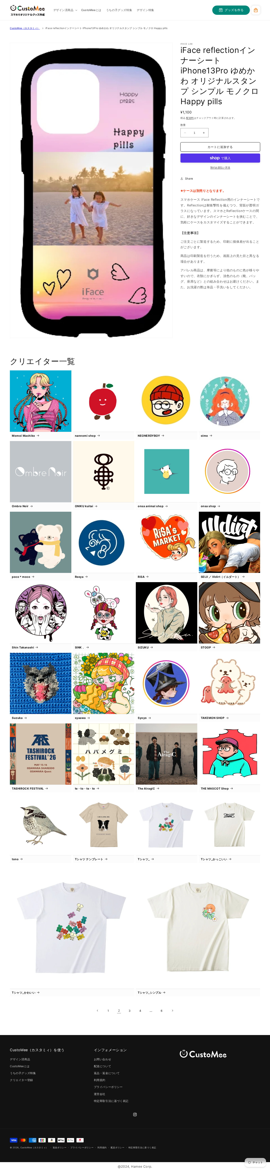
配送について (102, 1066)
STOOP (206, 647)
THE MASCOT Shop (215, 788)
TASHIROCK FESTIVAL (28, 788)
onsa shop (208, 506)
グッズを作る (234, 10)
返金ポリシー (60, 1147)
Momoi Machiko (23, 435)
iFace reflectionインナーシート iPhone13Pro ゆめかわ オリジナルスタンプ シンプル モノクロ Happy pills (106, 28)
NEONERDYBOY (149, 435)
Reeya (79, 576)
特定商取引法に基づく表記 (111, 1101)
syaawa (80, 717)
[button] (65, 10)
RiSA (141, 576)
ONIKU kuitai (84, 506)
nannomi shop (85, 435)
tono (15, 859)
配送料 (190, 117)
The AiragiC (146, 788)
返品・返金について (107, 1073)
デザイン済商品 (20, 1059)
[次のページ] (172, 1010)
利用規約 (99, 1080)
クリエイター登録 (21, 1080)
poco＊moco (21, 576)
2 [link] (119, 1011)
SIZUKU (143, 647)
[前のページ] (97, 1010)
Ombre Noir (20, 506)
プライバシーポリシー (108, 1087)
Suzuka (17, 717)
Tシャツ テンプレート (89, 859)
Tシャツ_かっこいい (214, 859)
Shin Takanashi (23, 647)
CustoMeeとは (20, 1066)
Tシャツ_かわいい (23, 992)
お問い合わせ (102, 1059)
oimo (204, 435)
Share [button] (189, 178)
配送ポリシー (118, 1147)
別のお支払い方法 (220, 167)
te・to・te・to (85, 788)
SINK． (80, 647)
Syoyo (142, 717)
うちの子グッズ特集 (23, 1073)
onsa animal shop (151, 506)
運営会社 (99, 1094)
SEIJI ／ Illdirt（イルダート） (221, 576)
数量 (183, 124)
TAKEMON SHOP (213, 717)
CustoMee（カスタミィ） (25, 28)
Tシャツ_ (144, 859)
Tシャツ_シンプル (149, 992)
